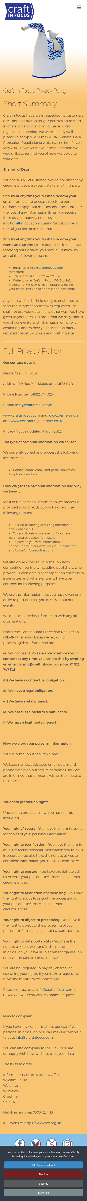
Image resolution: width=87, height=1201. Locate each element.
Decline (43, 1174)
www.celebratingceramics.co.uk (37, 421)
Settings (43, 1183)
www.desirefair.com (64, 415)
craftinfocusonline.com (36, 550)
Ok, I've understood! (43, 1165)
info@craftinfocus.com (21, 223)
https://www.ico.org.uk (42, 1123)
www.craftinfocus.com (21, 415)
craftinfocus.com (64, 546)
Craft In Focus (19, 11)
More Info (43, 1192)
